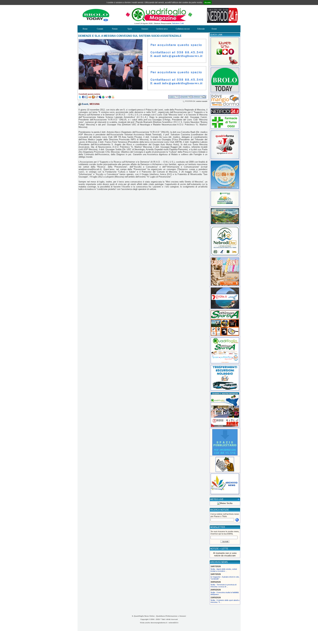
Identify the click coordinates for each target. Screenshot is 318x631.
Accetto (208, 2)
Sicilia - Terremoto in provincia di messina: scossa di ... (223, 586)
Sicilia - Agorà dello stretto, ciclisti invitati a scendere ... (224, 570)
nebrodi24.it (173, 623)
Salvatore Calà (178, 23)
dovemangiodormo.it (159, 623)
